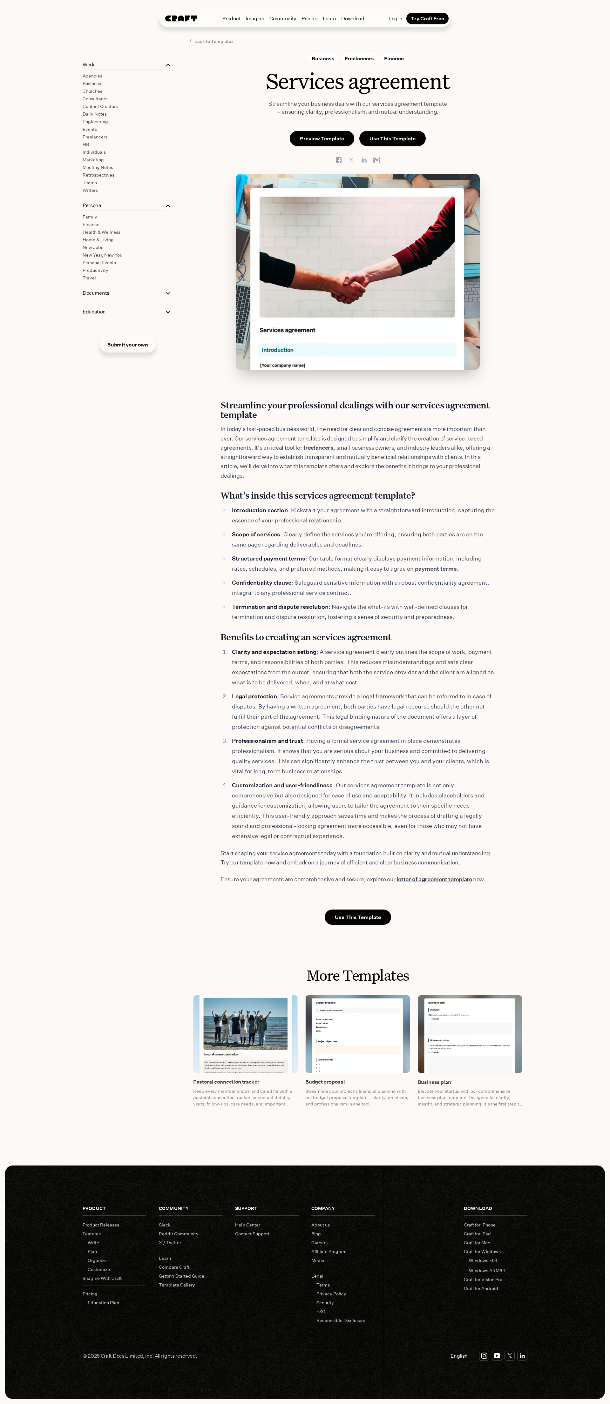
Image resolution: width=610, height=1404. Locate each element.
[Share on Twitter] (351, 160)
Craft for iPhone (480, 1225)
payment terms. (437, 568)
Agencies (92, 76)
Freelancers (95, 137)
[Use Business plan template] (470, 1034)
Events (90, 129)
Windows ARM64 (487, 1270)
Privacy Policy (331, 1294)
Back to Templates (214, 41)
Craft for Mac (477, 1242)
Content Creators (100, 106)
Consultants (95, 99)
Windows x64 (483, 1260)
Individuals (94, 152)
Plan (92, 1251)
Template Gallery (177, 1285)
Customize (99, 1269)
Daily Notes (95, 114)
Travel (89, 278)
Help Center (247, 1225)
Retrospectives (98, 175)
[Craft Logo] (181, 18)
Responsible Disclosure (340, 1320)
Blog (316, 1234)
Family (90, 217)
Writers (90, 190)
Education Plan (103, 1303)
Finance (91, 224)
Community (282, 18)
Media (317, 1260)
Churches (92, 91)
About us (320, 1225)
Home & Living (98, 240)
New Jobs (93, 247)
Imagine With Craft (102, 1278)
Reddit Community (179, 1234)
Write (93, 1242)
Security (325, 1303)
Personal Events (99, 262)
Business (92, 83)
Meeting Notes (98, 167)
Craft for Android (481, 1288)
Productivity (95, 270)
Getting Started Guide (181, 1276)
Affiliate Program (329, 1251)
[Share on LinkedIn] (364, 160)
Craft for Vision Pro (483, 1279)
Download (352, 18)
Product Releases (101, 1225)
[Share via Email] (377, 160)
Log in (396, 18)
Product (231, 18)
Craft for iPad (477, 1234)
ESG (320, 1311)
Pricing (310, 18)
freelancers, (319, 447)
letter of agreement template (434, 879)
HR (86, 144)
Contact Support (252, 1234)
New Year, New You (102, 255)
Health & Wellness (101, 232)
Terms (323, 1285)
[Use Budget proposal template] (357, 1034)
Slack (165, 1225)
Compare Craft (174, 1267)
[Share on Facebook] (338, 160)
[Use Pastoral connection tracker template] (245, 1034)
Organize (97, 1260)
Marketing (93, 160)
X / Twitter (170, 1242)
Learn (329, 18)
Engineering (95, 121)
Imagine (255, 18)
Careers (319, 1242)
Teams (90, 182)
